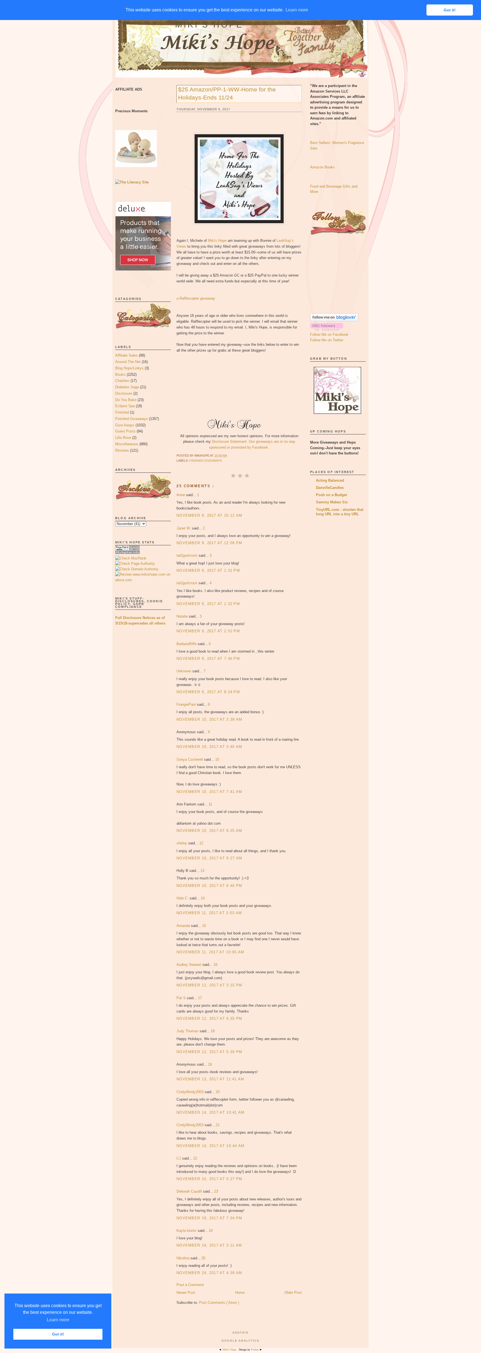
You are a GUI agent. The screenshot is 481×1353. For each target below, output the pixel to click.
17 (200, 998)
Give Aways (124, 425)
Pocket (255, 1349)
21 (218, 1125)
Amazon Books (322, 167)
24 (211, 1230)
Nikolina (183, 1258)
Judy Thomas (188, 1031)
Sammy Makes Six (332, 502)
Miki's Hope (209, 24)
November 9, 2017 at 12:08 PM (209, 543)
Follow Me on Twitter (326, 340)
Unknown (184, 671)
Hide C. (183, 898)
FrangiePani (186, 704)
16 (215, 964)
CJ (179, 1158)
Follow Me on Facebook (329, 334)
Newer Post (185, 1292)
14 (203, 898)
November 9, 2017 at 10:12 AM (209, 515)
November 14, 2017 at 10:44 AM (210, 1146)
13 (202, 871)
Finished (122, 412)
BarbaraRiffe (187, 644)
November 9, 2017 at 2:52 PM (208, 631)
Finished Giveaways (131, 419)
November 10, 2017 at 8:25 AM (209, 831)
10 (217, 759)
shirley (182, 843)
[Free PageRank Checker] (127, 553)
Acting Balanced (330, 480)
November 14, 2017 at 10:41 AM (210, 1112)
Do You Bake (125, 400)
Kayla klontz (187, 1230)
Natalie (182, 616)
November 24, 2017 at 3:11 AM (209, 1245)
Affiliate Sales (126, 355)
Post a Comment (190, 1285)
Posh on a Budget (331, 495)
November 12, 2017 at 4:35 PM (209, 1018)
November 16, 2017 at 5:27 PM (209, 1179)
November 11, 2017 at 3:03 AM (209, 913)
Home (240, 1292)
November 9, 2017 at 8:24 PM (208, 692)
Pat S (181, 998)
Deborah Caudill (189, 1191)
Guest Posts (125, 431)
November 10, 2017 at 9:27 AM (209, 858)
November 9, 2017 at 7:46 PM (208, 658)
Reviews (122, 450)
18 (213, 1031)
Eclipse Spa (125, 406)
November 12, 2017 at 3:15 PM (209, 985)
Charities (122, 381)
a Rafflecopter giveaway (195, 298)
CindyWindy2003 (190, 1092)
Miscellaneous (126, 444)
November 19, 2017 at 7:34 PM (209, 1218)
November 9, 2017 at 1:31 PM (208, 570)
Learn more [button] (58, 1319)
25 (203, 1258)
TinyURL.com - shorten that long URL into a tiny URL (339, 512)
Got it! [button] (58, 1334)
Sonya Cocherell (190, 759)
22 (195, 1158)
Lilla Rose (123, 438)
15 (204, 926)
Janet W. (184, 528)
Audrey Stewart (189, 964)
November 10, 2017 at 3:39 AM (209, 719)
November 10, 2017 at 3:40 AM (209, 747)
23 (216, 1191)
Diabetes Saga (127, 387)
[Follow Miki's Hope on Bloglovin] (334, 320)
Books (120, 374)
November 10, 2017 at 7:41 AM (209, 792)
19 (210, 1064)
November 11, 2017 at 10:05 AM (210, 952)
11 (210, 804)
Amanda (183, 926)
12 (201, 843)
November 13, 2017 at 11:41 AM (210, 1079)
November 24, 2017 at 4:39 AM (209, 1273)
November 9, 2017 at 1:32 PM (208, 604)
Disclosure (123, 393)
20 (218, 1092)
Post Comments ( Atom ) (219, 1302)
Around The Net (128, 362)
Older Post (293, 1292)
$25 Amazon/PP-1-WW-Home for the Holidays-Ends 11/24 (227, 93)
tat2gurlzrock (187, 555)
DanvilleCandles (330, 488)
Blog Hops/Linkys (129, 368)
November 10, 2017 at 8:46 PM (209, 886)
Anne (181, 495)
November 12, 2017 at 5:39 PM (209, 1052)
